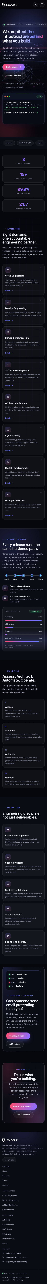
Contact (5, 1208)
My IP (4, 1266)
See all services (23, 1137)
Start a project (12, 67)
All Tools (6, 1242)
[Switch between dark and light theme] (35, 4)
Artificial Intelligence (10, 1227)
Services (5, 1198)
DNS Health (7, 1251)
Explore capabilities (14, 75)
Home (4, 1193)
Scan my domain (16, 1058)
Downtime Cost (8, 1261)
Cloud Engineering (9, 1218)
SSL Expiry (6, 1256)
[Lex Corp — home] (10, 4)
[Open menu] (42, 4)
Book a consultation (21, 1128)
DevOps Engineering (10, 1222)
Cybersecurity (8, 1232)
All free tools (14, 1066)
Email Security (8, 1247)
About (4, 1203)
